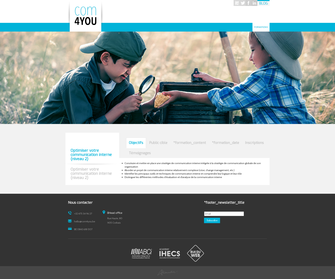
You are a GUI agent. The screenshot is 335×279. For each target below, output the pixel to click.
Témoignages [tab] (140, 153)
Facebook (248, 3)
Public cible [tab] (158, 142)
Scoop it (237, 3)
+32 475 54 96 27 (83, 213)
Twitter (242, 3)
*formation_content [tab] (189, 142)
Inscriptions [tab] (254, 142)
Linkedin (254, 3)
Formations (261, 26)
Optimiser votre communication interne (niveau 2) (91, 154)
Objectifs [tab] (136, 142)
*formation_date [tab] (225, 142)
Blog (263, 3)
